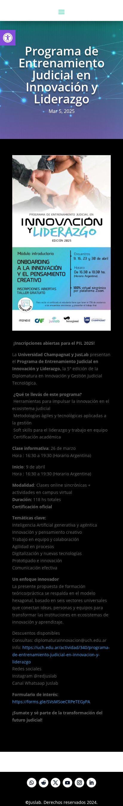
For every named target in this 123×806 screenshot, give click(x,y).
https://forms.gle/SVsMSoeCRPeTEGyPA (51, 701)
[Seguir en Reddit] (43, 782)
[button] (8, 38)
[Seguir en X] (55, 782)
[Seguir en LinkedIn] (91, 782)
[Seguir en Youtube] (67, 782)
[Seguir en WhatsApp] (31, 782)
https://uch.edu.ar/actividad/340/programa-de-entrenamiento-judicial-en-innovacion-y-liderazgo (61, 655)
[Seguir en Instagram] (79, 782)
